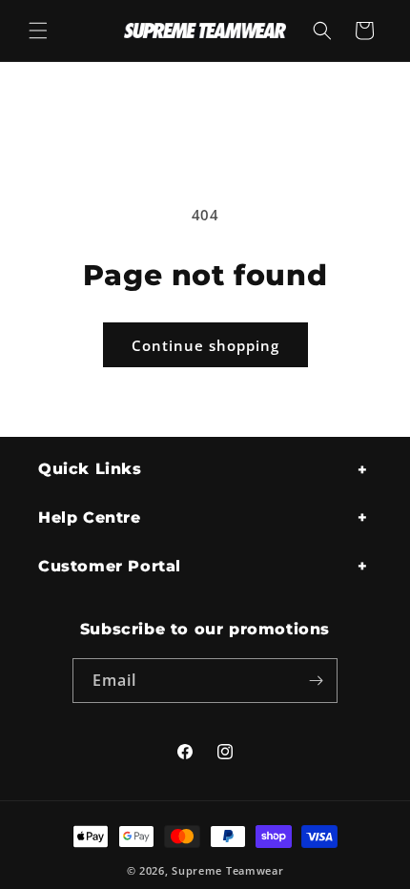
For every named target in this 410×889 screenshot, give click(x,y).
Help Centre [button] (89, 517)
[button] (38, 31)
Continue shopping (205, 345)
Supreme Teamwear (227, 870)
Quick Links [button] (90, 469)
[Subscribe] (316, 680)
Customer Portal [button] (109, 566)
